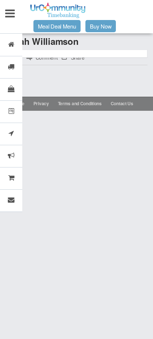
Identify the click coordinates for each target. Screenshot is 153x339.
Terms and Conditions (80, 103)
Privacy (41, 103)
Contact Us (122, 103)
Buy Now (100, 26)
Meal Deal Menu (57, 26)
